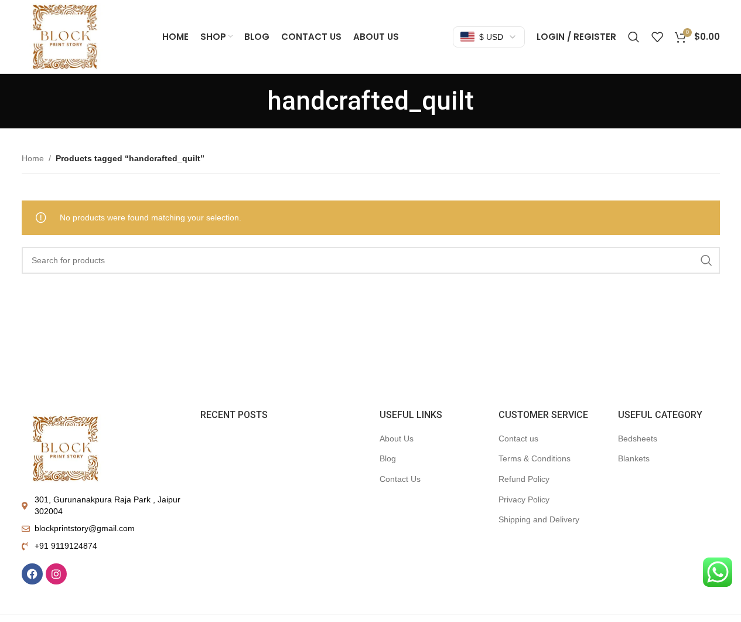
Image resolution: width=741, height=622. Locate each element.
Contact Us (400, 479)
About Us (397, 438)
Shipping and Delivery (538, 519)
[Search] (634, 37)
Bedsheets (637, 438)
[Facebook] (32, 573)
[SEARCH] (706, 260)
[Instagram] (56, 573)
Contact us (518, 438)
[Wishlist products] (657, 37)
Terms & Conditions (534, 458)
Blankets (634, 458)
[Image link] (66, 447)
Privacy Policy (523, 499)
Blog (388, 458)
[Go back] (252, 101)
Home (33, 158)
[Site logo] (65, 35)
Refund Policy (523, 479)
